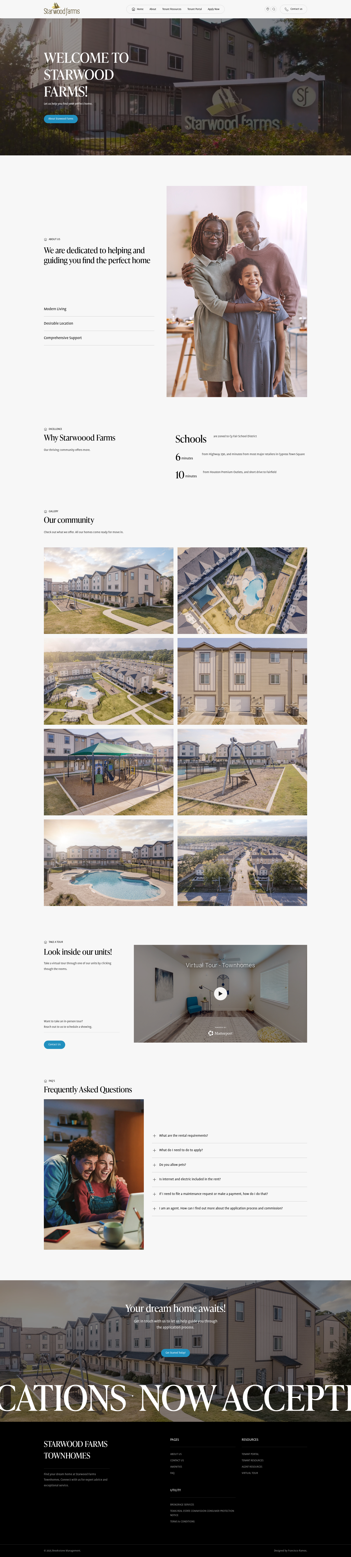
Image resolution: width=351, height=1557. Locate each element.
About (153, 9)
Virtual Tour (250, 1473)
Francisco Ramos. (297, 1550)
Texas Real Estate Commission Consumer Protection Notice (202, 1513)
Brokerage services (182, 1504)
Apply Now (213, 9)
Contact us (177, 1460)
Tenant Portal (194, 9)
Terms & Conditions (182, 1521)
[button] (99, 309)
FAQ (172, 1473)
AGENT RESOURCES (252, 1466)
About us (176, 1454)
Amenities (176, 1466)
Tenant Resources (171, 9)
